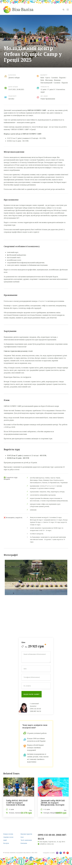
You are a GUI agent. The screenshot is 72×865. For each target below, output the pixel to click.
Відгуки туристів (26, 834)
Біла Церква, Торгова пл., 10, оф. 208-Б (52, 842)
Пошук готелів (8, 834)
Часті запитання (26, 840)
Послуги (6, 843)
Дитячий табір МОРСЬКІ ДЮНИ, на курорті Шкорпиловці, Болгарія (53, 802)
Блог (22, 837)
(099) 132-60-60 (35, 709)
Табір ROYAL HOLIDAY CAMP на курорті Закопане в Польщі (17, 802)
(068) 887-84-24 (35, 711)
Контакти (24, 843)
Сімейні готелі (8, 837)
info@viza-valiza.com (47, 844)
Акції (5, 840)
